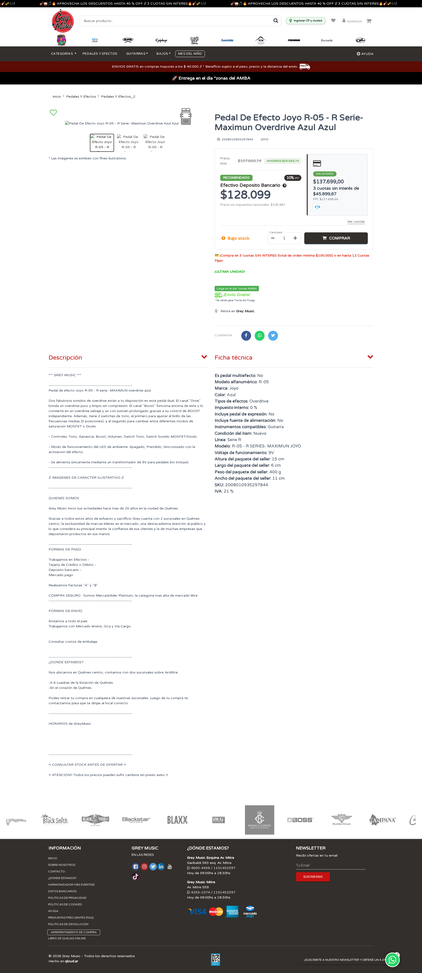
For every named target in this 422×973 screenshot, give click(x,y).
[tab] (128, 357)
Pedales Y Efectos (81, 96)
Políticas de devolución (68, 924)
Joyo (264, 139)
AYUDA (366, 54)
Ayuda (53, 911)
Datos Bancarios (62, 891)
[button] (336, 238)
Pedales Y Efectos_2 (118, 96)
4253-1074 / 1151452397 (212, 892)
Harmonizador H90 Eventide (71, 884)
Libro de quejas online (67, 938)
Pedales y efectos (100, 54)
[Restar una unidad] (273, 238)
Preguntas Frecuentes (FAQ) (71, 917)
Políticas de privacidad (67, 898)
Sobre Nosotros (61, 865)
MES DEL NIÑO (190, 54)
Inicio (57, 96)
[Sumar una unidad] (295, 238)
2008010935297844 (237, 139)
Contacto (56, 871)
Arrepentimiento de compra (74, 932)
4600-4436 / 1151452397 (212, 868)
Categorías (62, 54)
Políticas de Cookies (65, 904)
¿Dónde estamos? (62, 878)
